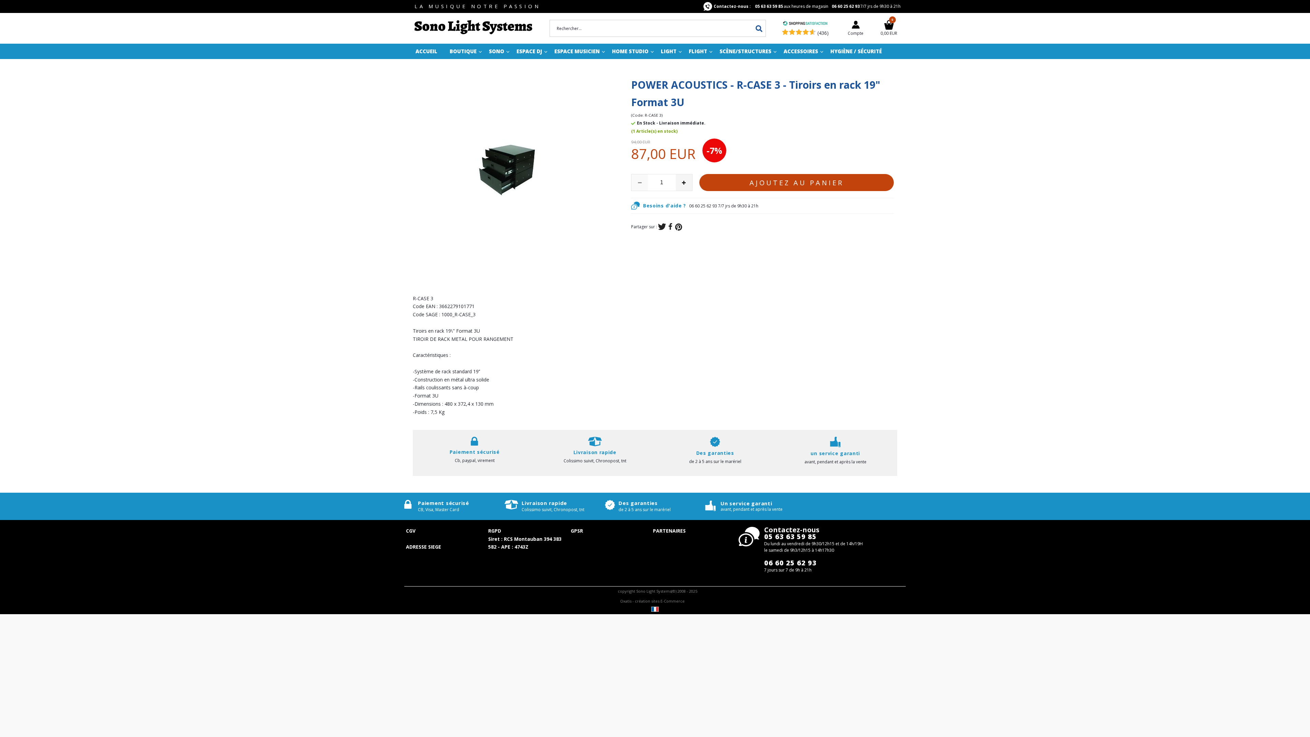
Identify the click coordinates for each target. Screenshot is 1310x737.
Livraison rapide (544, 503)
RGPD (494, 531)
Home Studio (630, 51)
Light (668, 51)
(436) (823, 33)
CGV (411, 531)
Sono (496, 51)
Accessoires (801, 51)
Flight (698, 51)
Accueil (426, 51)
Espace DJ (529, 51)
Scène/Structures (745, 51)
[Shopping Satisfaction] (805, 24)
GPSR (577, 531)
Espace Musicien (577, 51)
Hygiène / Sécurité (856, 51)
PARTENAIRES (669, 531)
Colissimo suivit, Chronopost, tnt (595, 461)
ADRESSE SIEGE (423, 547)
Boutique (463, 51)
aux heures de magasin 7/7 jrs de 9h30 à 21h (807, 6)
